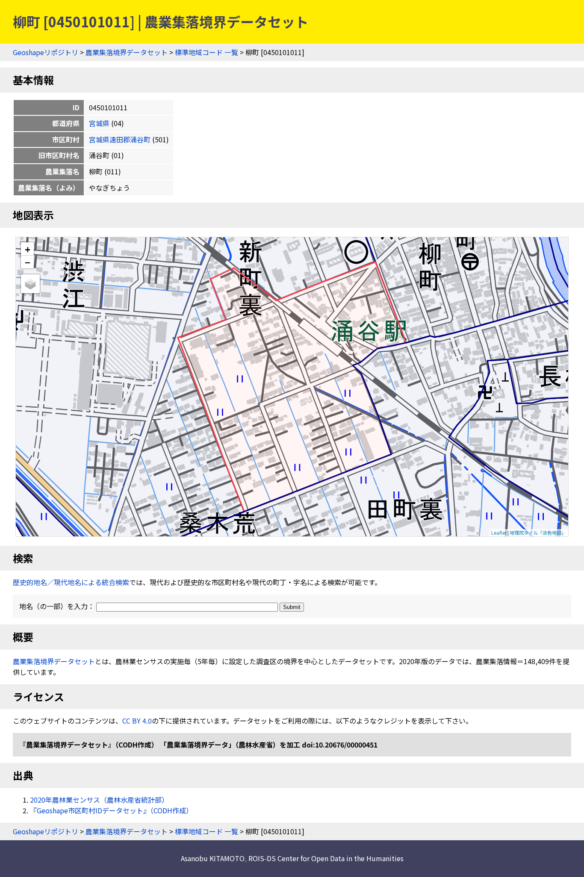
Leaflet (499, 532)
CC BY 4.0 (137, 720)
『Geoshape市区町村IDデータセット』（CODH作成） (111, 810)
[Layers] (30, 283)
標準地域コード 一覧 (206, 52)
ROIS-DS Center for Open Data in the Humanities (326, 858)
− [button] (27, 262)
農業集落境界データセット (127, 52)
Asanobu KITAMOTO (213, 858)
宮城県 (99, 123)
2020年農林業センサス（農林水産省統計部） (99, 800)
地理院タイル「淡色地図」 (538, 532)
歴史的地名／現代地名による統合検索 (71, 582)
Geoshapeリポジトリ (45, 52)
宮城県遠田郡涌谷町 (119, 139)
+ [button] (27, 249)
